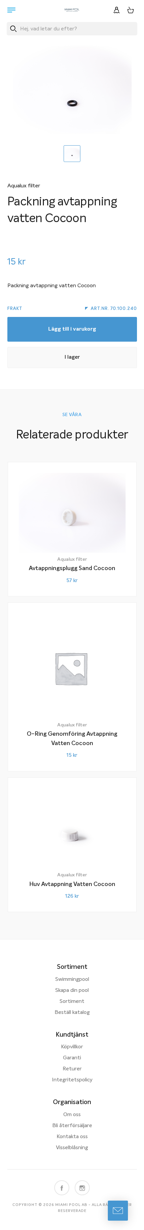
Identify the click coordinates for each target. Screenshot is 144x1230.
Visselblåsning (72, 1148)
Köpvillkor (72, 1047)
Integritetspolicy (72, 1080)
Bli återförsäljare (72, 1125)
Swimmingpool (72, 979)
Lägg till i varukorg (72, 329)
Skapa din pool (72, 990)
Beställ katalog (72, 1012)
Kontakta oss (72, 1136)
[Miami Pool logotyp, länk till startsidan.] (72, 10)
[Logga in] (116, 10)
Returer (72, 1069)
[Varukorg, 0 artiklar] (130, 10)
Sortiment (72, 1001)
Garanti (72, 1058)
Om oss (72, 1114)
